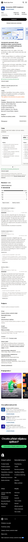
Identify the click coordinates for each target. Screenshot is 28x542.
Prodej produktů (5, 469)
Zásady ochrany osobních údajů (9, 313)
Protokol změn (13, 338)
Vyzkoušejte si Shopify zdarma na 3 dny (14, 446)
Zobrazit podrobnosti (6, 365)
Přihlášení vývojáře (6, 523)
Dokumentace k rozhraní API (4, 497)
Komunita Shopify (5, 501)
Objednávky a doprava (7, 472)
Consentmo (24, 14)
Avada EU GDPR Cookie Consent (13, 425)
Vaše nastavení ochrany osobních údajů (11, 537)
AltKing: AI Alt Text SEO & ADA (12, 416)
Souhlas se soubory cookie (8, 116)
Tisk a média (17, 500)
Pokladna (3, 102)
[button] (14, 411)
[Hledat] (23, 2)
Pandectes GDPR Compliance (12, 408)
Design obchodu (5, 474)
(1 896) (17, 14)
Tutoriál (3, 317)
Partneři (16, 503)
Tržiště (16, 466)
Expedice (16, 480)
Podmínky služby (5, 526)
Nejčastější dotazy (6, 315)
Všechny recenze (16, 202)
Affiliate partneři (18, 506)
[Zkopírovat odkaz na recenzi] (14, 208)
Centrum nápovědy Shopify (6, 493)
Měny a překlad (18, 483)
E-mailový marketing (19, 474)
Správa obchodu (5, 480)
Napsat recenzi (5, 202)
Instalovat (14, 19)
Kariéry (16, 495)
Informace (17, 492)
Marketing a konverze (6, 477)
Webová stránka (5, 330)
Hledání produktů (5, 466)
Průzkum (3, 506)
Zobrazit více (4, 252)
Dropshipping (17, 464)
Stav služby (17, 511)
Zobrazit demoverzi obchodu (14, 23)
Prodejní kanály (5, 464)
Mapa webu (4, 534)
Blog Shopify (4, 503)
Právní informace (18, 509)
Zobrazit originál (5, 81)
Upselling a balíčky (19, 472)
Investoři (16, 498)
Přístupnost (4, 121)
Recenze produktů (19, 469)
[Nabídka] (26, 2)
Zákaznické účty (11, 102)
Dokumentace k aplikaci (7, 319)
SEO (15, 477)
